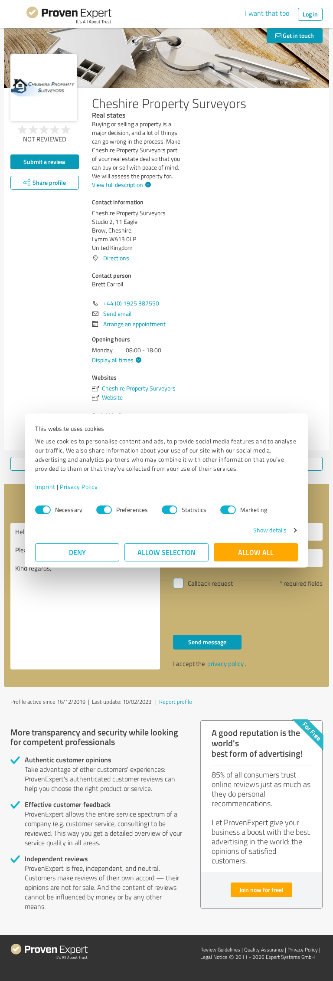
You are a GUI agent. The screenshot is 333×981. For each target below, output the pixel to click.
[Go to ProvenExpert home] (68, 16)
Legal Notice (213, 957)
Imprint (45, 486)
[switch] (104, 509)
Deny (77, 552)
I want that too (267, 13)
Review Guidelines (220, 949)
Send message (207, 642)
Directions (116, 258)
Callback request (210, 583)
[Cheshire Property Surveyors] (43, 87)
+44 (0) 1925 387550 (131, 303)
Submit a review (44, 161)
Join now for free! (261, 890)
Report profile (175, 701)
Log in (310, 14)
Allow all (256, 552)
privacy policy (225, 663)
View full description (117, 184)
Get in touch (297, 35)
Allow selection (166, 552)
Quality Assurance (264, 949)
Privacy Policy (79, 486)
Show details (270, 530)
